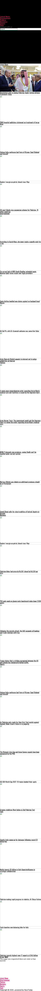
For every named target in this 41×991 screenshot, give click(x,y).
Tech (2, 25)
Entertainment (5, 18)
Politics (3, 20)
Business (3, 22)
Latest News (5, 17)
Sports (2, 24)
